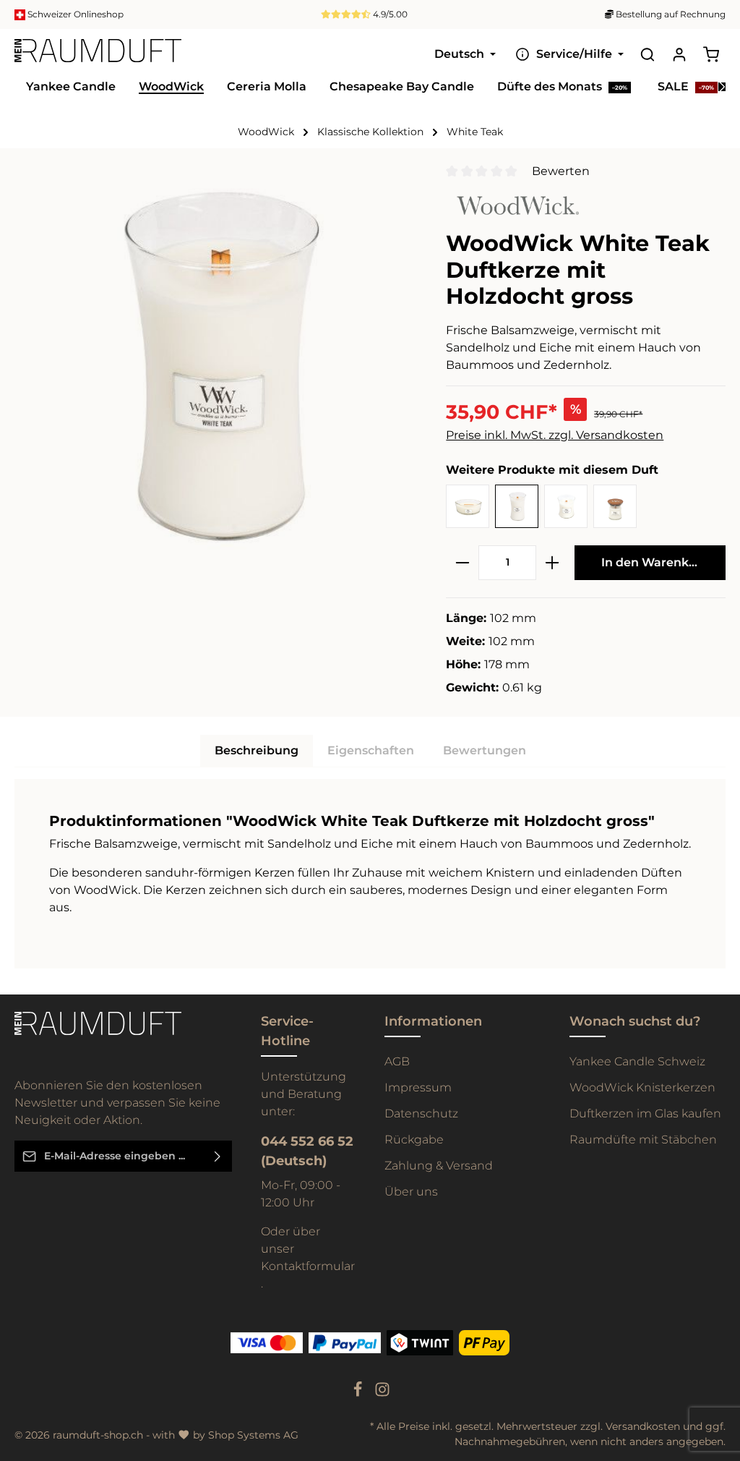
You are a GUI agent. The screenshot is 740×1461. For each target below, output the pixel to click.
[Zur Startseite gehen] (97, 54)
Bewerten (561, 171)
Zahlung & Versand (438, 1165)
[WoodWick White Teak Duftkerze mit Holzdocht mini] (615, 506)
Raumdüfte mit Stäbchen (643, 1139)
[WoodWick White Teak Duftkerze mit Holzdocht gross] (516, 506)
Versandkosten (643, 1426)
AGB (397, 1061)
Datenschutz (421, 1113)
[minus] (462, 562)
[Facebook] (359, 1393)
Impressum (418, 1087)
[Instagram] (382, 1393)
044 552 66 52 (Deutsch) (307, 1151)
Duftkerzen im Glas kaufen (645, 1113)
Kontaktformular (308, 1266)
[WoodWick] (512, 204)
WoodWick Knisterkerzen (642, 1087)
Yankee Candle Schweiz (637, 1061)
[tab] (256, 751)
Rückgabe (414, 1139)
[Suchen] (647, 54)
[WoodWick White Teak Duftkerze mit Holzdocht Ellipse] (467, 506)
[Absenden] (218, 1156)
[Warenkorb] (711, 54)
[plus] (552, 562)
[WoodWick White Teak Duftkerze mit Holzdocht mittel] (566, 506)
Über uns (411, 1191)
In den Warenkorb (655, 562)
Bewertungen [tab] (484, 750)
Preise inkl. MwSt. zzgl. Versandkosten (554, 435)
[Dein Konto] (679, 54)
